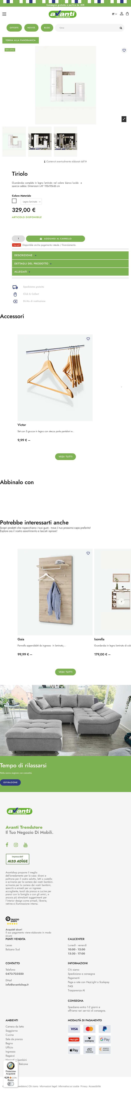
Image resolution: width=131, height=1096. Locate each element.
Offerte (14, 27)
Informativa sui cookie (68, 1086)
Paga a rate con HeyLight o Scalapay (88, 982)
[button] (121, 601)
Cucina (10, 1035)
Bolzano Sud (13, 949)
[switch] (11, 1084)
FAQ (70, 986)
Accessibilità (95, 1086)
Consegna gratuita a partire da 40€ (65, 5)
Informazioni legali (48, 1086)
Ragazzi (10, 1056)
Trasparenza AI (76, 990)
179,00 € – (102, 654)
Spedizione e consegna (81, 974)
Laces (9, 945)
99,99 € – (25, 654)
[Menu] (16, 1062)
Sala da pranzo (14, 1039)
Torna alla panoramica (21, 40)
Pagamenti (74, 978)
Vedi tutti (66, 456)
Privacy (84, 1086)
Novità (31, 27)
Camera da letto (15, 1026)
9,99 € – (24, 440)
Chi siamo (73, 970)
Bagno (9, 1043)
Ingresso (10, 1051)
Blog (47, 27)
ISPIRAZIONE (10, 782)
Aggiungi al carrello (58, 238)
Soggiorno (12, 1031)
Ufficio (9, 1047)
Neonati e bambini (16, 1060)
